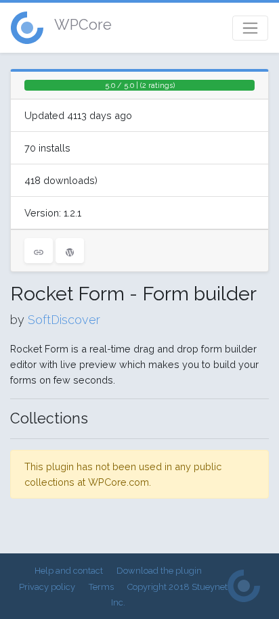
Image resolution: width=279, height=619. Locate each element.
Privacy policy (47, 587)
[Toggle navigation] (250, 28)
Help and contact (69, 571)
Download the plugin (159, 571)
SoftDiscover (64, 320)
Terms (101, 587)
